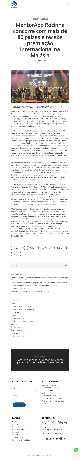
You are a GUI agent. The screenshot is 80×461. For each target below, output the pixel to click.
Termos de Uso (18, 437)
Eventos (35, 18)
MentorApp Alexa (49, 396)
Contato (15, 435)
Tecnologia (44, 18)
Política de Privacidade (21, 440)
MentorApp (41, 61)
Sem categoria (16, 330)
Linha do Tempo (19, 430)
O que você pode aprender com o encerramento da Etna (33, 286)
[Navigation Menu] (68, 5)
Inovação (14, 324)
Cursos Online (47, 390)
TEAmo (45, 404)
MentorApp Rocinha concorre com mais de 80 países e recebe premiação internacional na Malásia (39, 279)
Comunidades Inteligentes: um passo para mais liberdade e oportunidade (39, 283)
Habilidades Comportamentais (22, 321)
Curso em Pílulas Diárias (52, 398)
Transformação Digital (19, 336)
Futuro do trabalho (18, 318)
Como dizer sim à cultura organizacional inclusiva (30, 292)
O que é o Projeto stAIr (20, 289)
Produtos (16, 424)
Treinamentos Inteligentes (53, 401)
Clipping (14, 304)
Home (14, 422)
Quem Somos (17, 427)
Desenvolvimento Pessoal (21, 306)
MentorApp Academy (50, 388)
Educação (15, 312)
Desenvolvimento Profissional (22, 309)
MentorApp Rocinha (50, 385)
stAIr (43, 393)
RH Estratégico (16, 327)
